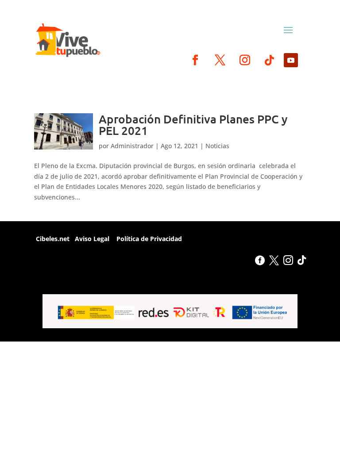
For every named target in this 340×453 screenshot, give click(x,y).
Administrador (132, 146)
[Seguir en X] (220, 60)
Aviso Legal (92, 238)
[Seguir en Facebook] (195, 60)
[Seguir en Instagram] (244, 60)
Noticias (217, 146)
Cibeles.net (52, 238)
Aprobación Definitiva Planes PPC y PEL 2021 (193, 124)
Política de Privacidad (148, 238)
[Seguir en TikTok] (269, 60)
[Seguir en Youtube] (291, 60)
